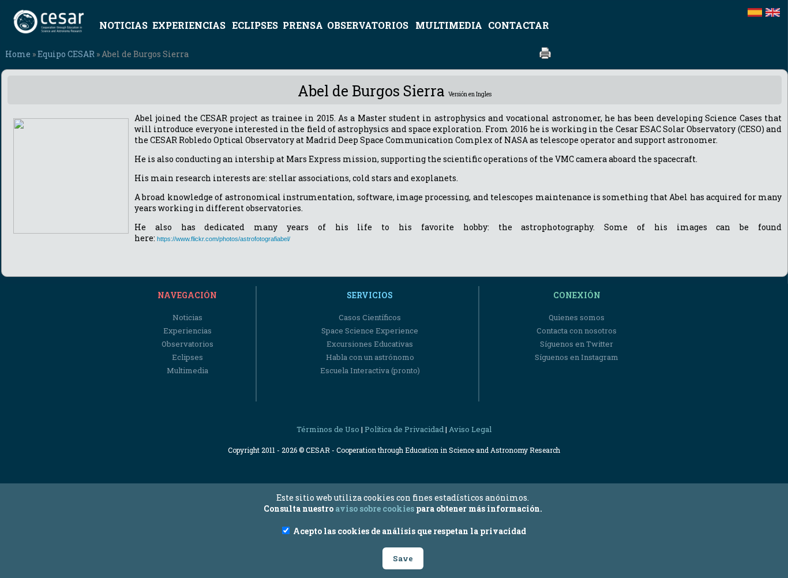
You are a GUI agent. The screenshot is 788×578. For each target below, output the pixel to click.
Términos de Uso (328, 429)
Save (403, 558)
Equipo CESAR (66, 53)
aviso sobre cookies (374, 508)
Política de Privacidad (404, 429)
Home (18, 53)
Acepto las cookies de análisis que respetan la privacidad (408, 531)
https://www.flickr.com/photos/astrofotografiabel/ (223, 238)
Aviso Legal (470, 429)
